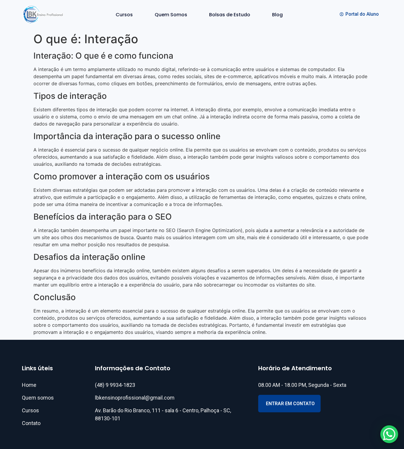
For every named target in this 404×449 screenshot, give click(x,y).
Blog (277, 14)
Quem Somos (171, 14)
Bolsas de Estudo (229, 14)
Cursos (124, 14)
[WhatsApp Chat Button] (389, 434)
